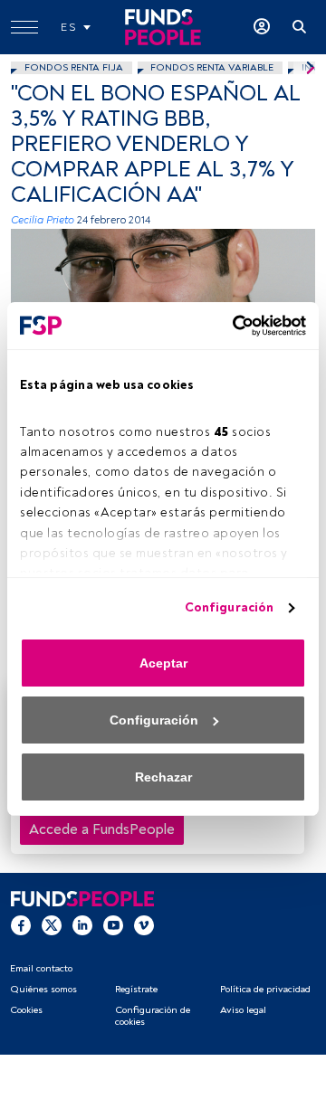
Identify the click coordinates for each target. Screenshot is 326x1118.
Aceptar (163, 663)
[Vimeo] (144, 924)
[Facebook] (21, 924)
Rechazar (163, 777)
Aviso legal (243, 1010)
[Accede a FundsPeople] (262, 27)
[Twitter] (52, 924)
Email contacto (41, 968)
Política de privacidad (265, 989)
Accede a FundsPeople (102, 829)
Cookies (26, 1010)
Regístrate (136, 989)
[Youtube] (113, 924)
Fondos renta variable (211, 67)
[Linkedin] (82, 924)
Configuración (229, 607)
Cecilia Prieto (42, 220)
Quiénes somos (43, 989)
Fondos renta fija (73, 67)
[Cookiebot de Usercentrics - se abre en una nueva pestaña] (231, 325)
